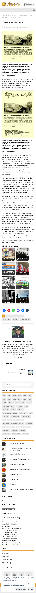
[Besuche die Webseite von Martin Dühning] (14, 357)
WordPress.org (6, 563)
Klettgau (5, 416)
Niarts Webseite (7, 526)
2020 (30, 396)
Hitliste (20, 409)
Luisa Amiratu (26, 416)
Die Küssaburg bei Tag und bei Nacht (22, 489)
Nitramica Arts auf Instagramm (11, 528)
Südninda (22, 430)
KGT (22, 316)
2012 (8, 316)
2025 (24, 399)
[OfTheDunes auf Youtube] (14, 575)
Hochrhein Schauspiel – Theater (12, 520)
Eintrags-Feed (6, 556)
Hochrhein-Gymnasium (10, 413)
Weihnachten (16, 434)
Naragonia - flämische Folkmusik (20, 459)
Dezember (6, 406)
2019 (24, 396)
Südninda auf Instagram (9, 539)
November (6, 319)
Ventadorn (6, 434)
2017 (14, 396)
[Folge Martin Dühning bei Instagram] (17, 357)
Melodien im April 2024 (17, 464)
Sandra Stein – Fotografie (9, 536)
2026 (30, 399)
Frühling (6, 409)
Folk (26, 406)
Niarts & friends (18, 420)
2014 (4, 396)
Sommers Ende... (15, 479)
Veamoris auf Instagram (9, 541)
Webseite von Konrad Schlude (11, 543)
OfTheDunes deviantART (9, 530)
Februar (19, 406)
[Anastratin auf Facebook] (21, 575)
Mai (4, 420)
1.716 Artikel (27, 341)
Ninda (21, 423)
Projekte (27, 427)
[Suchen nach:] (18, 384)
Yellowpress (25, 319)
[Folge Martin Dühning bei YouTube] (20, 357)
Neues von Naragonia (17, 443)
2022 (9, 399)
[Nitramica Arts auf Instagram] (7, 575)
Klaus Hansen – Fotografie (10, 522)
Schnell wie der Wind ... (17, 454)
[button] (33, 10)
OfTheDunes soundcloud (9, 532)
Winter (25, 434)
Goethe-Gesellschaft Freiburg (11, 518)
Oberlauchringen (8, 427)
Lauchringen (15, 416)
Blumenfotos (20, 402)
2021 (4, 399)
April (4, 402)
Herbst (13, 409)
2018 (19, 396)
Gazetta (15, 316)
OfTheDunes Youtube (8, 534)
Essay (13, 406)
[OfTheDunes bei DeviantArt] (29, 575)
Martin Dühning (23, 27)
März (9, 420)
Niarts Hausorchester (10, 423)
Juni (25, 413)
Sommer (14, 430)
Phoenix (15, 319)
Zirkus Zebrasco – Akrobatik (10, 545)
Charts (29, 402)
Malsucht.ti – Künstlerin (9, 524)
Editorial (13, 484)
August (11, 402)
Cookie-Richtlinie (19, 585)
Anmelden (5, 553)
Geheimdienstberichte (19, 15)
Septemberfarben (15, 474)
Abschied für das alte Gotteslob (20, 469)
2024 (19, 399)
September (6, 430)
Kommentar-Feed (7, 560)
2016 (9, 396)
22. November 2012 (10, 27)
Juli (21, 413)
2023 (14, 399)
